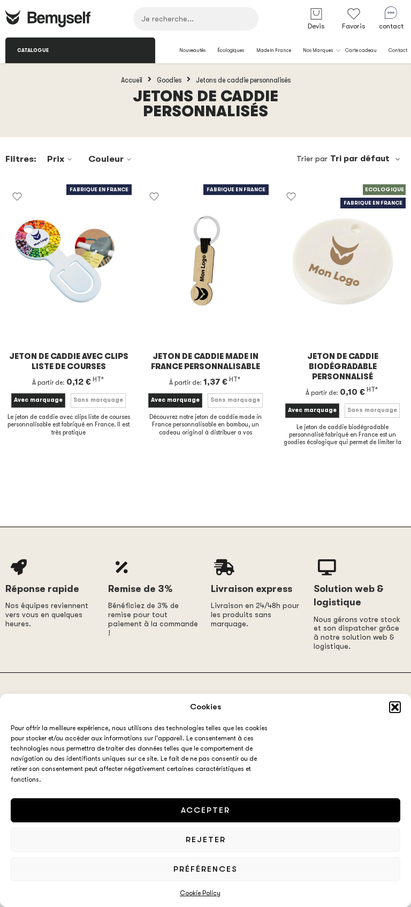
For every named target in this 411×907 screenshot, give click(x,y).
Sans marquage (98, 399)
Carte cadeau (361, 50)
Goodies (169, 80)
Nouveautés (192, 50)
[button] (395, 707)
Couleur (106, 159)
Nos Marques (318, 50)
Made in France (273, 50)
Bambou (200, 324)
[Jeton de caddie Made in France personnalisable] (205, 261)
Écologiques (230, 50)
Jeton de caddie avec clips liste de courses (68, 361)
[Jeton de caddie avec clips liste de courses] (68, 261)
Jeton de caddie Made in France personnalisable (205, 361)
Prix (55, 159)
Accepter (205, 810)
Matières (161, 309)
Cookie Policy (200, 893)
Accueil (131, 80)
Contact (398, 50)
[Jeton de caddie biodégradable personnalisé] (342, 261)
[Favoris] (17, 196)
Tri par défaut (360, 158)
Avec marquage (38, 399)
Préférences (205, 869)
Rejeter (206, 839)
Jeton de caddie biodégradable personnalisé (342, 366)
